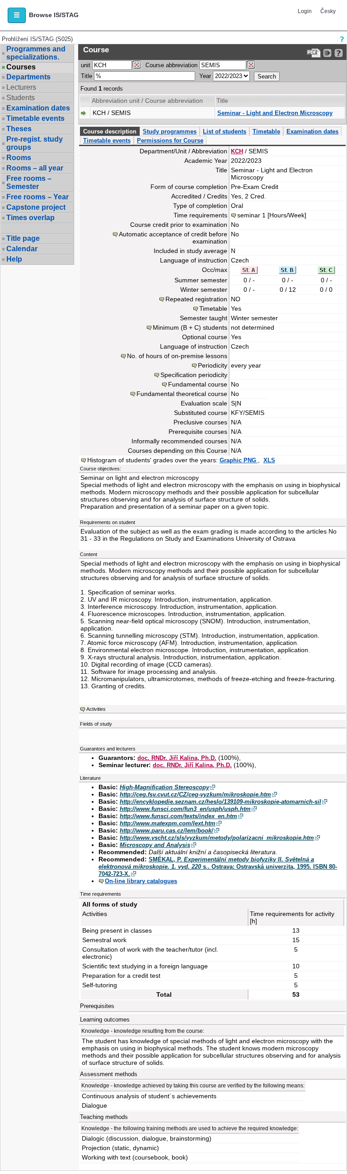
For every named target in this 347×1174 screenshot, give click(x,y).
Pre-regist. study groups (34, 143)
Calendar (22, 249)
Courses (21, 67)
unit (85, 65)
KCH (237, 151)
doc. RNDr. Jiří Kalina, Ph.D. (176, 758)
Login (305, 11)
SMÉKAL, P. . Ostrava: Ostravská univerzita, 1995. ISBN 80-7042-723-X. (217, 866)
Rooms (18, 157)
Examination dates (38, 108)
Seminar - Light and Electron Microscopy (275, 113)
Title (86, 76)
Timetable (266, 131)
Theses (19, 129)
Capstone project (36, 207)
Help (14, 259)
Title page (23, 238)
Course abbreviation (171, 65)
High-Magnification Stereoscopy (164, 787)
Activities (96, 709)
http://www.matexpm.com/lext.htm (168, 823)
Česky (328, 11)
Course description (109, 131)
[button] (17, 15)
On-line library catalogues (141, 881)
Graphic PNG (239, 460)
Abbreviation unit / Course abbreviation (147, 100)
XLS (269, 460)
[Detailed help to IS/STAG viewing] (338, 53)
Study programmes (170, 131)
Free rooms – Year (37, 197)
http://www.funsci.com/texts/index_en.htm (178, 816)
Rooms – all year (34, 168)
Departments (28, 77)
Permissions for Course (170, 140)
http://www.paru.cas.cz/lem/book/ (166, 830)
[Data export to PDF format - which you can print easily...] (314, 53)
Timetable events (35, 118)
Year (205, 76)
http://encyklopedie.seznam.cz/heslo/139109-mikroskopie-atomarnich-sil (220, 801)
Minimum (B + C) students (190, 327)
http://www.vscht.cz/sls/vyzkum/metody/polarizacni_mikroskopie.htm (217, 837)
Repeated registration (196, 299)
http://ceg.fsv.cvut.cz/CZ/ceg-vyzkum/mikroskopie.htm (195, 794)
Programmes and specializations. (36, 53)
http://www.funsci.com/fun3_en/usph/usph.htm (185, 809)
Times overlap (30, 217)
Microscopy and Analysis (155, 845)
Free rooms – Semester (29, 182)
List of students (224, 131)
